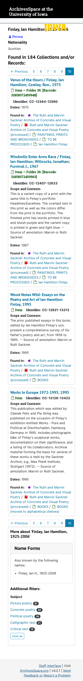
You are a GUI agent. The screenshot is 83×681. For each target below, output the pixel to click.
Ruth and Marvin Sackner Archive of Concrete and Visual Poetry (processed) (39, 130)
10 (69, 71)
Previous (19, 71)
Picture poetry (23, 603)
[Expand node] (79, 21)
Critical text (21, 629)
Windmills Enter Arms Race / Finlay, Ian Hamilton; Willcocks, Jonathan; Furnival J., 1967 (40, 161)
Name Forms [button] (27, 548)
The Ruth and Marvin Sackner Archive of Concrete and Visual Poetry (40, 120)
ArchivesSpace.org (34, 671)
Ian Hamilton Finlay (52, 144)
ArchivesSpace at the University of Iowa (31, 11)
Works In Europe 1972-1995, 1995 (39, 392)
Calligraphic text (25, 622)
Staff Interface (50, 666)
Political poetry (24, 616)
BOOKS (42, 380)
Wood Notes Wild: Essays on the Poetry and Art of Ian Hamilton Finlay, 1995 (37, 299)
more (16, 636)
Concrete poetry (25, 610)
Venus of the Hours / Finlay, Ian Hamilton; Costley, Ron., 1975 (37, 82)
